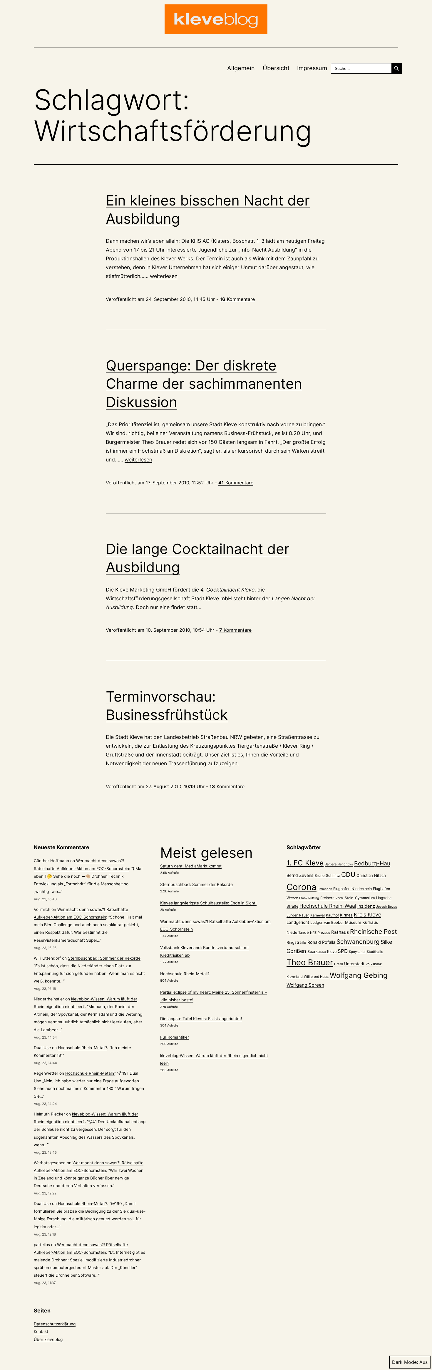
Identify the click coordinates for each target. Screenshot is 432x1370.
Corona (302, 887)
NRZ (313, 933)
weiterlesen (164, 276)
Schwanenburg (357, 941)
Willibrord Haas (316, 977)
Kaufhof (332, 915)
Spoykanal (357, 952)
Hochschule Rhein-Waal (327, 906)
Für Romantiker (174, 1037)
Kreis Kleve (367, 914)
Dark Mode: (405, 1362)
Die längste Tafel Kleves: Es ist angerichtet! (201, 1018)
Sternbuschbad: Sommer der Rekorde (104, 958)
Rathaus (340, 932)
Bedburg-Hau (372, 863)
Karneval (317, 915)
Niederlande (298, 932)
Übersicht (276, 68)
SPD (343, 951)
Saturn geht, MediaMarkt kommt (191, 866)
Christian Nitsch (371, 875)
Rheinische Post (373, 931)
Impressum (312, 68)
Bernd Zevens (300, 875)
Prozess (324, 933)
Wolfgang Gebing (359, 975)
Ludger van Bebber (327, 922)
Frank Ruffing (309, 898)
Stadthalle (375, 952)
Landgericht (298, 922)
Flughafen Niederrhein (352, 889)
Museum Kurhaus (361, 922)
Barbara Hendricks (339, 864)
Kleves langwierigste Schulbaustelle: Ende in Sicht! (208, 903)
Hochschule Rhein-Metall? (82, 1047)
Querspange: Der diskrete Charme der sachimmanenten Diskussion (204, 384)
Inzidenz (366, 906)
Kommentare (237, 299)
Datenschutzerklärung (55, 1324)
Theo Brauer (310, 962)
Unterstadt (354, 963)
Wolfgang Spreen (305, 985)
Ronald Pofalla (321, 942)
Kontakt (41, 1331)
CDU (348, 874)
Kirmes (346, 915)
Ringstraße (296, 942)
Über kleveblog (48, 1339)
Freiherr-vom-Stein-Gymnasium (347, 898)
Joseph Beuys (386, 907)
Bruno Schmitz (327, 875)
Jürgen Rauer (298, 915)
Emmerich (325, 889)
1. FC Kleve (305, 863)
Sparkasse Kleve (321, 951)
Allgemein (241, 68)
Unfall (338, 964)
